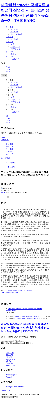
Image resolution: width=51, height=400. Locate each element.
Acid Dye (9, 355)
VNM (8, 71)
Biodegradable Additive (14, 387)
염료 (12, 44)
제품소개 (9, 42)
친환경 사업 (15, 49)
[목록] (8, 197)
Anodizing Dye (11, 375)
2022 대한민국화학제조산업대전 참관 (26, 318)
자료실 (13, 54)
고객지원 (9, 56)
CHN (8, 69)
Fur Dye (9, 357)
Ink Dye (9, 361)
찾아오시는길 (16, 34)
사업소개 (9, 37)
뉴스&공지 (14, 59)
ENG (8, 67)
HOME (4, 137)
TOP (8, 391)
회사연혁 (14, 32)
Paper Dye (10, 363)
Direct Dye (10, 353)
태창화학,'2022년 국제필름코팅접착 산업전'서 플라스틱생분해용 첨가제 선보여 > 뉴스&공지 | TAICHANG (25, 327)
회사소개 (9, 27)
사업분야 (14, 39)
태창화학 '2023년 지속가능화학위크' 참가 (28, 316)
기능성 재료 (15, 47)
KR (7, 116)
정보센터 (9, 52)
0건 (4, 192)
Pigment (9, 377)
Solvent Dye (10, 365)
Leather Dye (10, 359)
